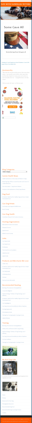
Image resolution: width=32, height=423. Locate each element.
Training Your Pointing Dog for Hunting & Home (13, 315)
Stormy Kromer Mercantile (8, 280)
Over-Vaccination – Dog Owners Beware (11, 186)
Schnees (4, 277)
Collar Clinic (5, 263)
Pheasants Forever (6, 227)
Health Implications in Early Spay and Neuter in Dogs (14, 178)
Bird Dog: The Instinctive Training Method (11, 287)
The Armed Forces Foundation (9, 250)
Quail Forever (5, 230)
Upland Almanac (6, 318)
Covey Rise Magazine (7, 290)
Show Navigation (25, 14)
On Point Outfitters (6, 339)
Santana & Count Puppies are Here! (10, 62)
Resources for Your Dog (7, 400)
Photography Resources (8, 403)
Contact (4, 412)
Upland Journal (5, 253)
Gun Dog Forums (6, 244)
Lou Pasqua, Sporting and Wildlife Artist (11, 206)
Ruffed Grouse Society (7, 233)
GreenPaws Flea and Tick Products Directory (12, 217)
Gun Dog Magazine (6, 303)
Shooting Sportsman (7, 312)
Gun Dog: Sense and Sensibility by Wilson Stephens (14, 306)
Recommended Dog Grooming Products (11, 409)
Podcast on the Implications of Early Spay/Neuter (13, 189)
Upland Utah (5, 256)
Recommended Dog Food (8, 406)
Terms (3, 395)
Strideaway (5, 247)
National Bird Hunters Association (10, 224)
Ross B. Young (5, 209)
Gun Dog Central (6, 241)
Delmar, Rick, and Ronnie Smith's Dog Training (12, 328)
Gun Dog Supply (6, 271)
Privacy (4, 398)
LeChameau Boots (6, 274)
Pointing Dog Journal (7, 309)
